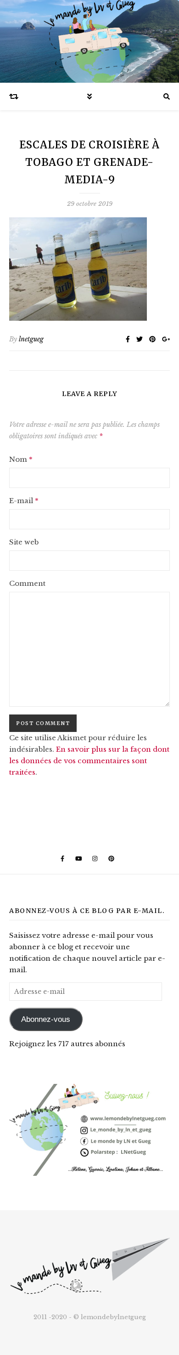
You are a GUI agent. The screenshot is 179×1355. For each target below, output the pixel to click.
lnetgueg (31, 339)
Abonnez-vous (45, 1019)
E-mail (24, 500)
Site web (24, 542)
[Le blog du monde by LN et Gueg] (89, 41)
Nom (21, 459)
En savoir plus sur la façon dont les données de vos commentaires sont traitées (89, 761)
